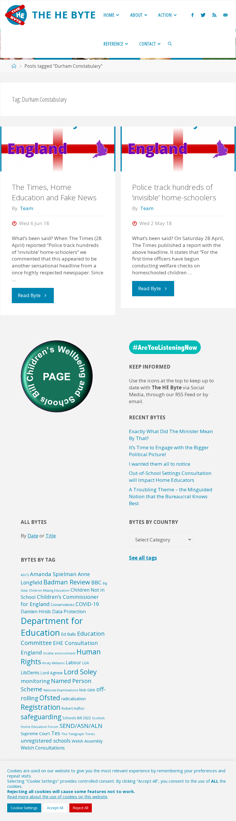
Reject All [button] (80, 807)
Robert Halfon (73, 708)
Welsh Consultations (43, 748)
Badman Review (66, 582)
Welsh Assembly (87, 741)
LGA (85, 662)
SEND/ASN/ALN (81, 726)
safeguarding (41, 716)
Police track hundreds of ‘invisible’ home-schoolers (174, 192)
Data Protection (69, 611)
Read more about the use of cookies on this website (57, 796)
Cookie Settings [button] (24, 807)
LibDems (30, 672)
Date (33, 535)
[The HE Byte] (16, 14)
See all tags (143, 557)
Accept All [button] (55, 807)
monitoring (35, 681)
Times (90, 734)
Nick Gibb (87, 689)
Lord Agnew (52, 672)
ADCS (25, 575)
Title (50, 535)
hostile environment (59, 653)
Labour (73, 662)
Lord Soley (80, 671)
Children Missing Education (49, 590)
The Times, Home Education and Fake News (54, 192)
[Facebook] (192, 14)
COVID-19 (87, 604)
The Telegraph (72, 734)
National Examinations (60, 690)
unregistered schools (46, 740)
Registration (40, 707)
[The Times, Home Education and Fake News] (57, 149)
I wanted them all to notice (159, 463)
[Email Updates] (225, 14)
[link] (170, 43)
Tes (55, 733)
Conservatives (62, 604)
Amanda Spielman (53, 573)
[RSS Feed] (214, 14)
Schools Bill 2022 (76, 717)
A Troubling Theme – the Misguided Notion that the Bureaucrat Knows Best (170, 496)
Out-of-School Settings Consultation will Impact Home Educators (170, 476)
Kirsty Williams (53, 663)
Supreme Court (35, 733)
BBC (96, 582)
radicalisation (73, 698)
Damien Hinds (36, 611)
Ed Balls (68, 634)
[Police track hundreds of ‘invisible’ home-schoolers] (178, 149)
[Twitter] (203, 14)
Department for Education (52, 626)
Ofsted (49, 697)
